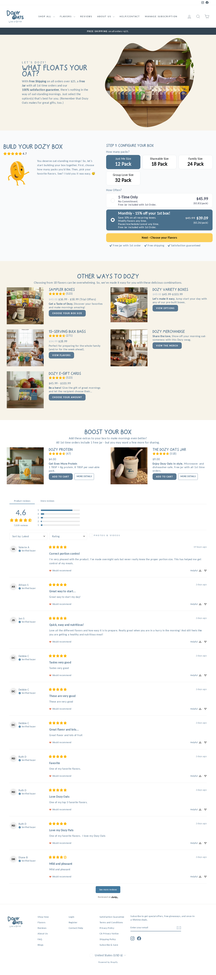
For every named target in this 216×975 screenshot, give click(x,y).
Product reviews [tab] (22, 500)
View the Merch (167, 345)
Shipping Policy (108, 939)
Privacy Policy (107, 927)
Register (73, 922)
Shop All (45, 16)
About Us (104, 16)
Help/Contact (130, 16)
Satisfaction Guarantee (112, 916)
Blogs (40, 944)
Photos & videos (107, 535)
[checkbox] (108, 535)
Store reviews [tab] (47, 500)
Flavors (66, 16)
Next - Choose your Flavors (159, 237)
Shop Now (43, 916)
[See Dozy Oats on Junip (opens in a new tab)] (114, 897)
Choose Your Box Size (67, 313)
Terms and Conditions (111, 922)
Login (71, 916)
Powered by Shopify (108, 962)
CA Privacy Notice (109, 933)
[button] (59, 510)
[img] (27, 550)
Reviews (86, 16)
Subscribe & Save (109, 944)
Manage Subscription (161, 16)
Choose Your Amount (67, 397)
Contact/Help (76, 927)
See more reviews (108, 889)
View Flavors (61, 355)
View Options (165, 308)
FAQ (40, 939)
